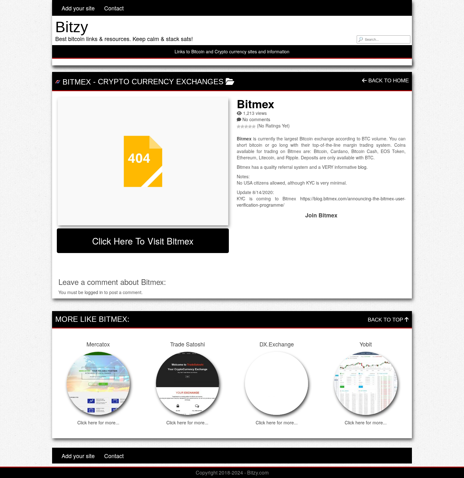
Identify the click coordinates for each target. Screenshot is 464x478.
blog (362, 167)
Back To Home (388, 81)
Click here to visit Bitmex (142, 240)
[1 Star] (239, 126)
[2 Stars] (242, 126)
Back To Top (386, 320)
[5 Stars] (254, 126)
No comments (256, 119)
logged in (94, 292)
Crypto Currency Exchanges (160, 81)
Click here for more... (98, 422)
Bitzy (71, 27)
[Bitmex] (143, 161)
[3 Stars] (246, 126)
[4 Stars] (250, 126)
